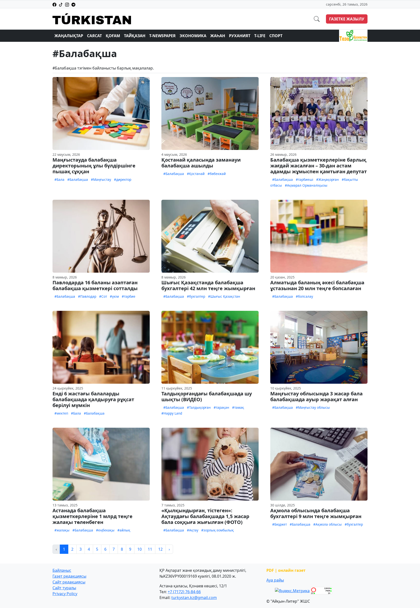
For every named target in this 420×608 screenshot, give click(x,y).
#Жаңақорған (327, 179)
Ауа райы (275, 580)
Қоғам (113, 35)
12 (160, 549)
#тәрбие (128, 296)
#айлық (123, 530)
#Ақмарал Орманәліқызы (306, 185)
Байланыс (61, 570)
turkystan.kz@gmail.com (194, 597)
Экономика (193, 35)
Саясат (94, 35)
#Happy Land (171, 413)
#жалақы (62, 530)
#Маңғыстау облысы (313, 407)
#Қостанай (196, 173)
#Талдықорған (199, 407)
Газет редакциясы (69, 576)
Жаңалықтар (68, 35)
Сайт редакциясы (68, 582)
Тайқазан (134, 35)
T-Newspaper (162, 35)
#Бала (59, 179)
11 (150, 549)
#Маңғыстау (101, 179)
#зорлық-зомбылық (217, 530)
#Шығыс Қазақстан (224, 296)
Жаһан (217, 35)
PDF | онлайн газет (286, 570)
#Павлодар (87, 296)
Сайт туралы (64, 588)
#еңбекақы (105, 530)
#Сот (103, 296)
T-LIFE (259, 35)
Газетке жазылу (346, 19)
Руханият (239, 35)
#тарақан (221, 407)
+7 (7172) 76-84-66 (184, 591)
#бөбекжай (217, 173)
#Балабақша (77, 179)
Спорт (275, 35)
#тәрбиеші (304, 179)
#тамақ (238, 407)
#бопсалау (304, 296)
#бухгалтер (196, 296)
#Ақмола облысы (327, 524)
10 (139, 549)
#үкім (114, 296)
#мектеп (61, 413)
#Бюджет (279, 524)
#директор (122, 179)
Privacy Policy (64, 593)
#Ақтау (192, 530)
